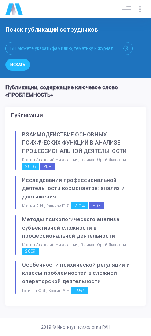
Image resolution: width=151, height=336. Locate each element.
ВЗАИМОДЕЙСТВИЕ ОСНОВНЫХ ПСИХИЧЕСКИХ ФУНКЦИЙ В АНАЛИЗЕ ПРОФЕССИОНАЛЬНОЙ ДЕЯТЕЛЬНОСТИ (74, 142)
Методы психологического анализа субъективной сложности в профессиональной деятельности (70, 227)
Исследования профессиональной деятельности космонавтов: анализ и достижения (73, 188)
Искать (17, 65)
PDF (47, 166)
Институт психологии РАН (83, 327)
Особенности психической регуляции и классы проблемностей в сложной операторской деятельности (76, 273)
